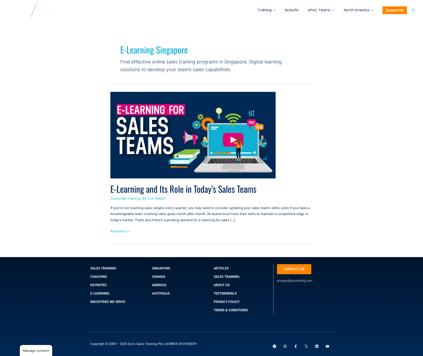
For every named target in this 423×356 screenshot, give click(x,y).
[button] (273, 10)
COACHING (98, 277)
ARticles (221, 268)
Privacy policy (226, 302)
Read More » (120, 230)
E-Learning (99, 293)
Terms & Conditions (231, 310)
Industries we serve (107, 302)
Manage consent (36, 351)
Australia (161, 293)
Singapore (161, 268)
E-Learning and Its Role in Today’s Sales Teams (183, 188)
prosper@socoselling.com (294, 280)
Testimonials (225, 293)
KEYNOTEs (98, 285)
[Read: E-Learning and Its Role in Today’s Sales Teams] (193, 135)
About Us (222, 285)
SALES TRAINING (103, 268)
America (159, 285)
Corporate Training (125, 198)
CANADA (158, 277)
